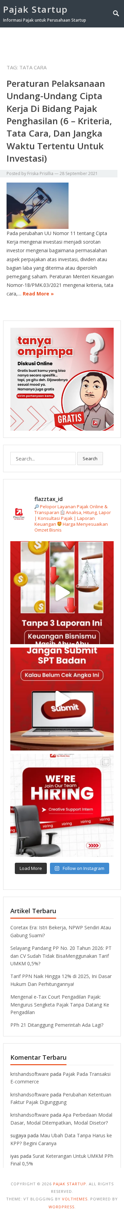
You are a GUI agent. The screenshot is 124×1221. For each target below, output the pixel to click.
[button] (104, 40)
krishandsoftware (29, 1074)
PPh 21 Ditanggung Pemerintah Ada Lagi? (56, 1025)
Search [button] (90, 458)
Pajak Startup (35, 9)
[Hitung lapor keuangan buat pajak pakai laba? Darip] (62, 699)
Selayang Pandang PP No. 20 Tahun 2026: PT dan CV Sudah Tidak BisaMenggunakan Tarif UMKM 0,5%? (61, 956)
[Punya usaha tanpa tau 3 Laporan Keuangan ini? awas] (62, 592)
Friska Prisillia (40, 173)
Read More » (38, 293)
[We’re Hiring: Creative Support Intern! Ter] (62, 805)
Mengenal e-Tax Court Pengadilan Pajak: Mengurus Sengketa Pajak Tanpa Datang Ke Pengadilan (59, 1004)
